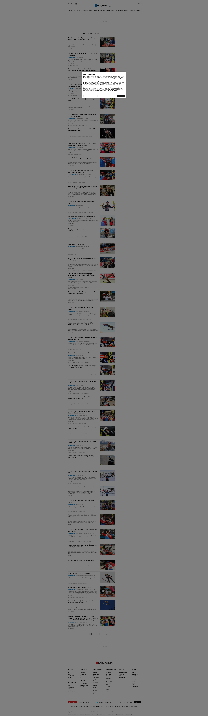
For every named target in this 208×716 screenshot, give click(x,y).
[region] (104, 85)
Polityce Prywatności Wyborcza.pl (100, 90)
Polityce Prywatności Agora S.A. (113, 90)
